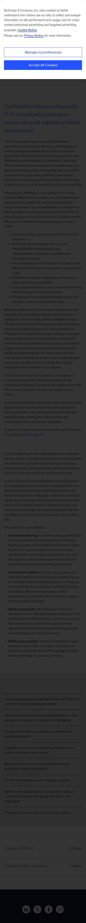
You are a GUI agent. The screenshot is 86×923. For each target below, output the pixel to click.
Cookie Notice (27, 30)
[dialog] (43, 39)
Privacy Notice (34, 35)
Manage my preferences (43, 52)
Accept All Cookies (43, 65)
